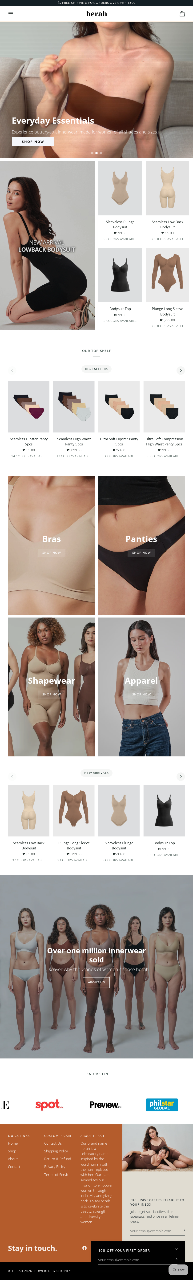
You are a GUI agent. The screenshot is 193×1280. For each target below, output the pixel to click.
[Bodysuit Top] (120, 275)
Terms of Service (57, 1174)
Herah (18, 1271)
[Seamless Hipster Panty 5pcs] (28, 406)
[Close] (178, 1247)
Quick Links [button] (18, 1136)
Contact (14, 1166)
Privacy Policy (54, 1166)
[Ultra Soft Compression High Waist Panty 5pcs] (164, 406)
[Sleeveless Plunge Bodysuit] (120, 188)
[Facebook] (84, 1248)
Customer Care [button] (58, 1136)
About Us (96, 982)
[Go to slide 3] (101, 153)
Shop (12, 1151)
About (13, 1158)
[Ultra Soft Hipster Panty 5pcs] (119, 406)
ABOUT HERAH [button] (92, 1136)
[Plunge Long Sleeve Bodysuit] (167, 275)
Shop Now (33, 141)
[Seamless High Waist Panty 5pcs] (74, 406)
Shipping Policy (56, 1151)
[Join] (173, 1259)
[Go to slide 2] (96, 153)
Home (13, 1143)
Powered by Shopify (52, 1271)
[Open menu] (15, 13)
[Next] (181, 370)
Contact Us (53, 1143)
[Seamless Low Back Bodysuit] (167, 188)
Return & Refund (57, 1158)
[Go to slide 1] (92, 153)
